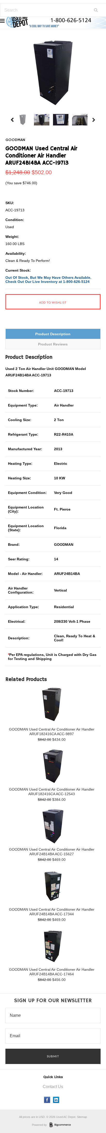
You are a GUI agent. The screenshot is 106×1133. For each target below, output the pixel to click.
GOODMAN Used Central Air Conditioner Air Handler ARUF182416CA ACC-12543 (51, 791)
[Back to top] (91, 1108)
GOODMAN (15, 140)
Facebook (47, 1100)
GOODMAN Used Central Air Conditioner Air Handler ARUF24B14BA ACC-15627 (51, 851)
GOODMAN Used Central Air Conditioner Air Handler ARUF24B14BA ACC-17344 (51, 911)
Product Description (52, 334)
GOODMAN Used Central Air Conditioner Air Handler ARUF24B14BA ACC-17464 (51, 971)
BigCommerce (61, 1125)
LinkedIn (56, 1100)
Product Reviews (53, 344)
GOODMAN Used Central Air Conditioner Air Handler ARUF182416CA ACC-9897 (51, 731)
